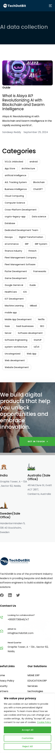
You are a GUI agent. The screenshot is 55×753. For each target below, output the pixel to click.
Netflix (41, 319)
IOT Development (14, 298)
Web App (31, 353)
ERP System (41, 243)
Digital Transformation (31, 237)
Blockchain (39, 182)
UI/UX (36, 346)
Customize (27, 738)
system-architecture (16, 346)
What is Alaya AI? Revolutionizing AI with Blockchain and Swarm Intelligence (23, 102)
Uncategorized (12, 353)
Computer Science (15, 202)
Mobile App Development (18, 319)
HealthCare (11, 291)
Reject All (27, 746)
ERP (27, 243)
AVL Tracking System (16, 182)
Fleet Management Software (20, 264)
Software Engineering (16, 339)
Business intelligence (16, 189)
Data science (39, 216)
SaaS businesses (25, 326)
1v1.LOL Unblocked (14, 161)
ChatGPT (38, 189)
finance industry (13, 250)
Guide (6, 87)
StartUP (38, 339)
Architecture (28, 168)
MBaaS (33, 305)
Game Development (16, 278)
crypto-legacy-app (15, 216)
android (33, 161)
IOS (25, 291)
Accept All (27, 729)
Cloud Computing (14, 195)
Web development (15, 360)
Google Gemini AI (14, 285)
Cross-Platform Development (21, 209)
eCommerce (12, 243)
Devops (9, 237)
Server (8, 333)
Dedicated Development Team (21, 230)
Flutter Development (16, 271)
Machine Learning (14, 305)
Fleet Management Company (21, 257)
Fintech (33, 250)
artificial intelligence (15, 175)
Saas (7, 326)
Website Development (17, 367)
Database (10, 223)
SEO (42, 326)
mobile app (11, 312)
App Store (10, 168)
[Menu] (40, 5)
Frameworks (39, 271)
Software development (30, 333)
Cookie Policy (44, 722)
